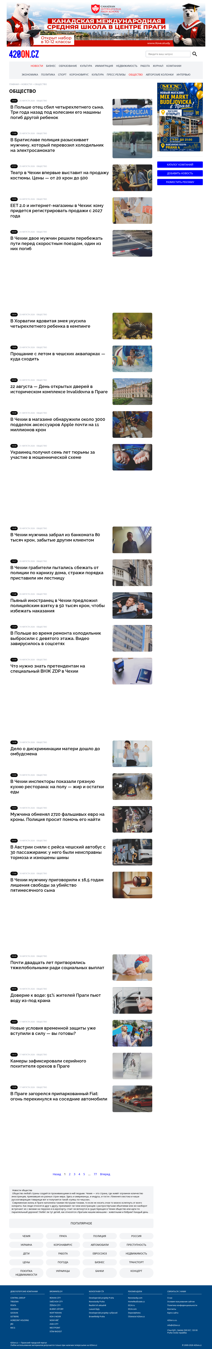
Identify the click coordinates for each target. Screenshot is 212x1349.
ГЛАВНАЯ (14, 84)
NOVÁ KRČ (54, 1320)
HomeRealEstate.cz (136, 1301)
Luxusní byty (94, 1309)
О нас (169, 1298)
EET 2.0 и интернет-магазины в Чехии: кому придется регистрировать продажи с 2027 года (57, 210)
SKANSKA (14, 1309)
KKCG (12, 1327)
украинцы (63, 1271)
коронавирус (63, 1245)
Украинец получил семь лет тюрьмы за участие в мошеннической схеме (52, 455)
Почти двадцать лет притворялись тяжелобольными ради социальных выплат (57, 965)
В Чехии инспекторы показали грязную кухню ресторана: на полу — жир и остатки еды (57, 786)
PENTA (13, 1305)
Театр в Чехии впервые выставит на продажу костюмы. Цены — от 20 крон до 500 (59, 175)
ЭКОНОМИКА (30, 74)
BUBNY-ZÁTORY (56, 1309)
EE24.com (132, 1309)
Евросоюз (100, 1253)
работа (63, 1253)
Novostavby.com (135, 1298)
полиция (99, 1236)
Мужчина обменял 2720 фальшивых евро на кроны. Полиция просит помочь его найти (57, 817)
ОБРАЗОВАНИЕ (68, 66)
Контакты (171, 1309)
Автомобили (100, 1245)
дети (26, 1253)
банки (99, 1271)
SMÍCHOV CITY (56, 1301)
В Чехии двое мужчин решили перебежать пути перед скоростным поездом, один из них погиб (56, 243)
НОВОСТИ (37, 66)
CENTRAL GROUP (17, 1298)
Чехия (26, 1236)
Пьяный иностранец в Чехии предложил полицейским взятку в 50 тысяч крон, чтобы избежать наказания (57, 605)
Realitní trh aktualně (97, 1305)
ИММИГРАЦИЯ (104, 66)
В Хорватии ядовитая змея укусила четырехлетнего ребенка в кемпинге (50, 323)
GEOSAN (14, 1312)
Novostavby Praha (97, 1301)
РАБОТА (145, 66)
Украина (26, 1245)
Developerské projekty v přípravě (103, 1312)
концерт (136, 1271)
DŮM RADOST (56, 1331)
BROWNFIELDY (56, 1291)
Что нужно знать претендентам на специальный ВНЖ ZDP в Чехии (47, 668)
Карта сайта (172, 1312)
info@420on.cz (173, 1325)
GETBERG (14, 1316)
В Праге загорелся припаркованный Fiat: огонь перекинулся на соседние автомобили (58, 1096)
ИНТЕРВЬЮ (183, 74)
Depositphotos (134, 1312)
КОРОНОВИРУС (79, 74)
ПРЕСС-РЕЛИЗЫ (116, 74)
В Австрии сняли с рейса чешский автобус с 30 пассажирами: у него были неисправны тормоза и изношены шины (58, 852)
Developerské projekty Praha (101, 1298)
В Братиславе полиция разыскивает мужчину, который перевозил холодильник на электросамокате (57, 145)
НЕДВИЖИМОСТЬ (126, 66)
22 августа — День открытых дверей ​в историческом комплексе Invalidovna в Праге (59, 389)
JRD (11, 1324)
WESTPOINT (55, 1327)
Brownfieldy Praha (97, 1316)
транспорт (136, 1262)
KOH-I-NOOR (55, 1316)
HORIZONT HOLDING (19, 1320)
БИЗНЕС (51, 66)
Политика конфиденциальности (182, 1305)
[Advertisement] (81, 284)
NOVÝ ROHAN (56, 1312)
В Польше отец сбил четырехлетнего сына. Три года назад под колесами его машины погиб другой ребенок (57, 112)
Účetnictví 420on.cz (136, 1316)
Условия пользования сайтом (181, 1301)
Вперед (105, 1174)
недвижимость (136, 1253)
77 (95, 1174)
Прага (63, 1236)
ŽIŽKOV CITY (55, 1305)
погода (63, 1262)
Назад (57, 1174)
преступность (136, 1245)
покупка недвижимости (26, 1272)
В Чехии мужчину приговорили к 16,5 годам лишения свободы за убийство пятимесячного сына (57, 885)
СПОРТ (62, 74)
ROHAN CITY (55, 1298)
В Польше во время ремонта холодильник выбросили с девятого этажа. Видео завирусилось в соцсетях (55, 638)
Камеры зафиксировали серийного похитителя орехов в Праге (48, 1063)
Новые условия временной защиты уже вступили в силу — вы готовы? (53, 1031)
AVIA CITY (54, 1324)
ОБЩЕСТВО (136, 74)
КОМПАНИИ (173, 66)
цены (26, 1262)
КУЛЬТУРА (86, 66)
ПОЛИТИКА (48, 74)
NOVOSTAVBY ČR (96, 1291)
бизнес (99, 1262)
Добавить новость (180, 173)
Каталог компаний (180, 164)
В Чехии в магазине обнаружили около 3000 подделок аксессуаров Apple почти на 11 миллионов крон (57, 424)
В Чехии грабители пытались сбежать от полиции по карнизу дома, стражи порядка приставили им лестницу (56, 573)
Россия (136, 1236)
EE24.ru (131, 1305)
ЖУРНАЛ (158, 66)
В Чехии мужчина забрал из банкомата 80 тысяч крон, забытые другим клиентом (55, 537)
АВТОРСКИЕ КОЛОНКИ (160, 74)
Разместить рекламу (180, 182)
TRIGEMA (14, 1301)
